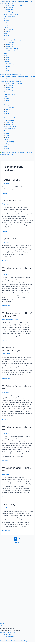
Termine (6, 27)
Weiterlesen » (6, 193)
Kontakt (6, 36)
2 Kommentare (6, 319)
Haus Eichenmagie (9, 16)
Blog (5, 33)
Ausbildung (9, 12)
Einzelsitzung (10, 7)
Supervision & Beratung (11, 14)
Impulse (6, 20)
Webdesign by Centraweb (8, 632)
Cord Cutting (8, 504)
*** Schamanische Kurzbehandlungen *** (13, 349)
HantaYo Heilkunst (11, 180)
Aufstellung (9, 10)
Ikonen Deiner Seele (12, 200)
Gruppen (8, 31)
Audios (8, 23)
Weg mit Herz (9, 238)
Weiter (18, 542)
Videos (8, 25)
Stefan (6, 18)
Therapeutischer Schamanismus (14, 5)
